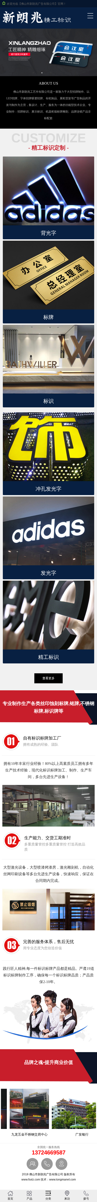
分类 (48, 1198)
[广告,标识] (37, 24)
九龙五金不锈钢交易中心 (24, 1134)
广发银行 (76, 1134)
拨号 (86, 1198)
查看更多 (48, 678)
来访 (67, 1198)
